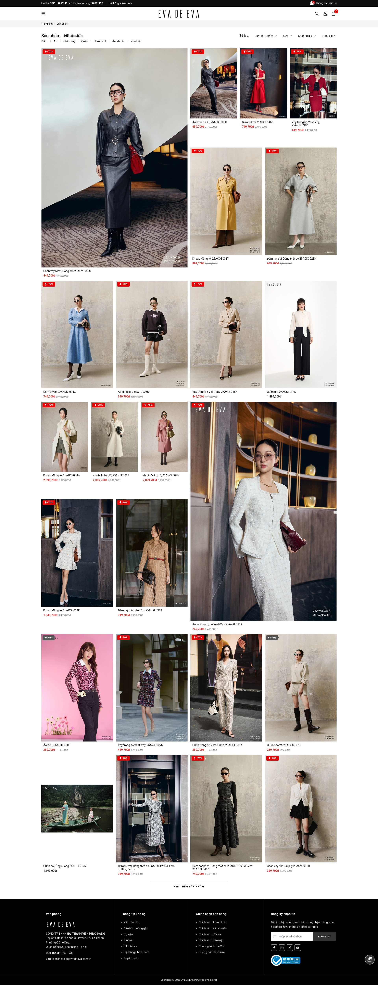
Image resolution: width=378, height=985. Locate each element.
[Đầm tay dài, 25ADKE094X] (77, 334)
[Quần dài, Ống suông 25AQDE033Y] (77, 808)
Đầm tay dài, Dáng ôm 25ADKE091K (140, 610)
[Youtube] (298, 947)
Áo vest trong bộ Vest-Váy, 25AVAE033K (217, 624)
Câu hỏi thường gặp (136, 928)
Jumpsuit (100, 41)
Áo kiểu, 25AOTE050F (56, 745)
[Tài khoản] (325, 14)
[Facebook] (274, 947)
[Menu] (43, 14)
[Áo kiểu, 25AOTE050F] (77, 688)
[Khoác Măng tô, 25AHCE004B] (64, 437)
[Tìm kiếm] (317, 14)
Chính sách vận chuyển (213, 928)
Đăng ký (324, 936)
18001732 (97, 3)
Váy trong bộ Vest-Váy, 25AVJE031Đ (306, 124)
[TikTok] (290, 947)
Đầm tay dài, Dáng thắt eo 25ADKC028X (291, 258)
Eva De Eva (187, 979)
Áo (55, 41)
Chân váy (69, 41)
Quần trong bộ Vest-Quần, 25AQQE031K (217, 745)
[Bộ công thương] (285, 960)
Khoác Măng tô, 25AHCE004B (61, 475)
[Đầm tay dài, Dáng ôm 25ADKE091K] (152, 553)
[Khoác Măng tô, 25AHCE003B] (114, 437)
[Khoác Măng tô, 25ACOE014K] (77, 553)
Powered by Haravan (206, 979)
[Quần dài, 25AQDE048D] (301, 334)
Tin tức (128, 940)
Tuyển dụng (131, 958)
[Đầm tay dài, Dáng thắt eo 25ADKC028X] (301, 201)
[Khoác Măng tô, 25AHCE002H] (164, 437)
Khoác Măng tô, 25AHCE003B (111, 475)
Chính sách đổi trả (210, 934)
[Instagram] (282, 947)
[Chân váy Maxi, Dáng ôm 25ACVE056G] (114, 157)
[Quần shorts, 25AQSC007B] (301, 688)
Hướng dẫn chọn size (212, 952)
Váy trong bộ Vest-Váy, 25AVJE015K (214, 391)
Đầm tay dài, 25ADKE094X (59, 391)
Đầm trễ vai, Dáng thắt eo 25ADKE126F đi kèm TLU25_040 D (146, 867)
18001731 (63, 3)
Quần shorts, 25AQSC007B (283, 745)
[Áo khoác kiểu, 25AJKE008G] (213, 83)
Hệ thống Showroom (136, 952)
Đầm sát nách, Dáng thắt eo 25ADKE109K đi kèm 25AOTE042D (222, 867)
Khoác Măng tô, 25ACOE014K (61, 610)
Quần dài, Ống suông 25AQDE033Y (64, 866)
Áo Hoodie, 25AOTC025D (133, 391)
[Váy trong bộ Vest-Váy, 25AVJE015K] (226, 334)
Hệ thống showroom (120, 3)
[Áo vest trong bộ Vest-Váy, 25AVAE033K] (263, 511)
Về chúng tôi (131, 922)
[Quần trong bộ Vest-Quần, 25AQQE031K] (226, 688)
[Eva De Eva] (178, 13)
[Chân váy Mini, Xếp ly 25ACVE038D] (301, 808)
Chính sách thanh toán (213, 922)
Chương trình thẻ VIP (211, 946)
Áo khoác (118, 41)
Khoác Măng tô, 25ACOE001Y (210, 258)
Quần (84, 41)
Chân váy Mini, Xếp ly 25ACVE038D (288, 866)
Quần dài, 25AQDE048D (281, 391)
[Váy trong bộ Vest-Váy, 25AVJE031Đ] (313, 83)
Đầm (44, 41)
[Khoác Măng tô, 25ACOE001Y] (226, 201)
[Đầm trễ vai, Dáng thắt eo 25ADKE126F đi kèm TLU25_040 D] (152, 808)
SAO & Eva (130, 946)
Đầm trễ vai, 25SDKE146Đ (257, 122)
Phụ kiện (136, 41)
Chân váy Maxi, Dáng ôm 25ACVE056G (67, 271)
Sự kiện (128, 934)
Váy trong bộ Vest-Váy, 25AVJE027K (140, 745)
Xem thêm (189, 886)
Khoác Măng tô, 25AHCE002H (161, 475)
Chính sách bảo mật (211, 940)
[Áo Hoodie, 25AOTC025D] (152, 334)
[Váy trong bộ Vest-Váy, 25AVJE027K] (152, 688)
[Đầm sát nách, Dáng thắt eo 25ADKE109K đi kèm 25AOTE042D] (226, 808)
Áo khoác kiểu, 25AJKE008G (209, 122)
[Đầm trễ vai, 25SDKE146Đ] (263, 83)
